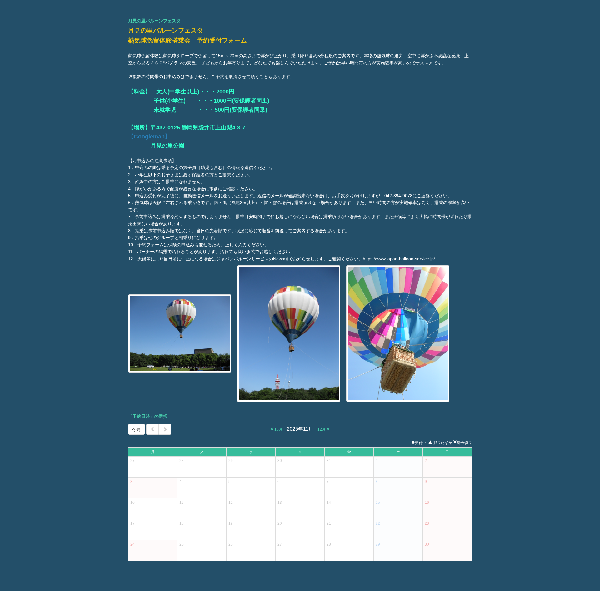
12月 (322, 429)
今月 (136, 429)
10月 (277, 429)
